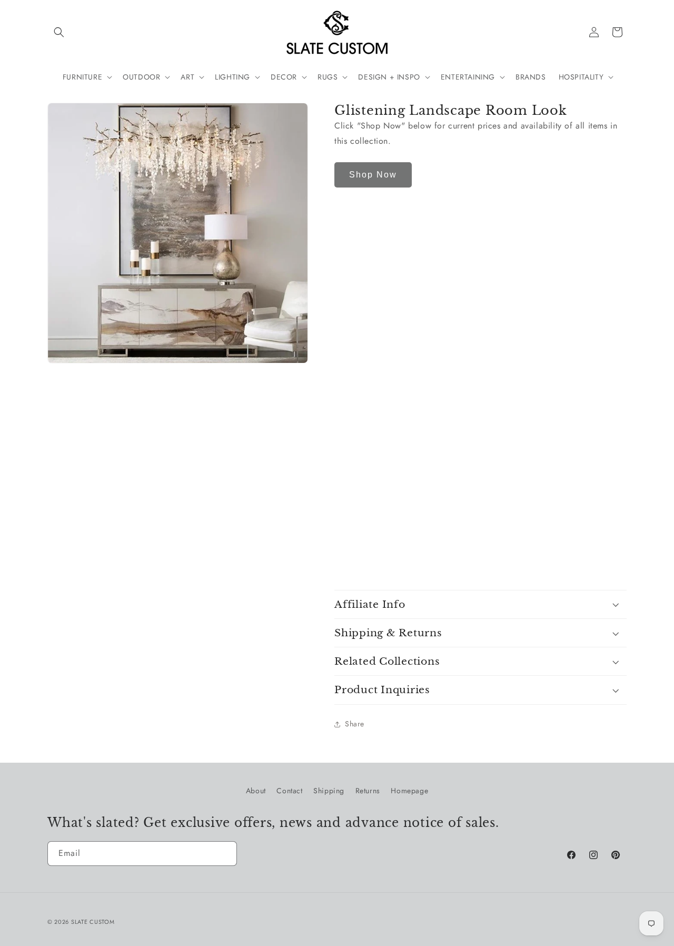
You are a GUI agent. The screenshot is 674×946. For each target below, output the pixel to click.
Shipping (328, 790)
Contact (289, 790)
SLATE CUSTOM (92, 922)
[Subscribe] (224, 853)
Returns (367, 790)
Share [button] (354, 723)
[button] (59, 32)
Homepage (409, 790)
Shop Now (373, 174)
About (256, 790)
